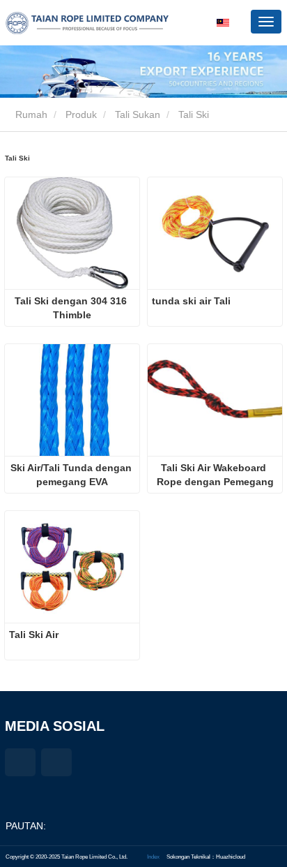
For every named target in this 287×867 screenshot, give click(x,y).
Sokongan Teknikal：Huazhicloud (205, 856)
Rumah (30, 114)
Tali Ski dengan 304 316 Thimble (72, 307)
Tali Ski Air (34, 634)
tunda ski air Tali (191, 300)
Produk (81, 114)
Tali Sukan (137, 114)
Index (153, 856)
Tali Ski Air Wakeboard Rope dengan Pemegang (215, 474)
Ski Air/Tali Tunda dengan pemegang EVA (72, 474)
